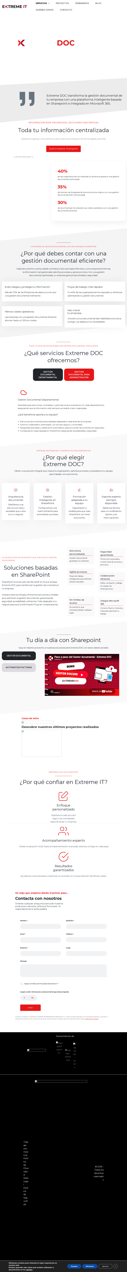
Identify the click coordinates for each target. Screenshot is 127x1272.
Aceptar (74, 1266)
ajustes (29, 1270)
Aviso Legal (25, 1181)
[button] (48, 3)
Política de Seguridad (25, 1196)
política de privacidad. (91, 1019)
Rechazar (90, 1266)
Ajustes (105, 1266)
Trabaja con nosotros (25, 1148)
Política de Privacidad (25, 1166)
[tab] (48, 374)
